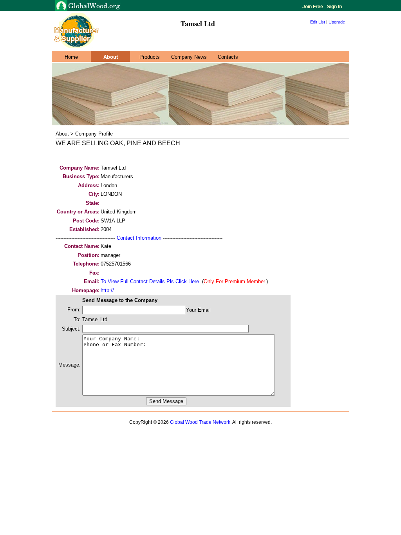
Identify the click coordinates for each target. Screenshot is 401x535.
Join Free (313, 6)
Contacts (228, 57)
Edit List (317, 22)
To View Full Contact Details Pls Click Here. (150, 281)
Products (149, 57)
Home (71, 57)
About (110, 57)
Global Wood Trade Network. (200, 422)
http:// (107, 290)
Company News (189, 57)
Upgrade (337, 22)
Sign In (334, 6)
